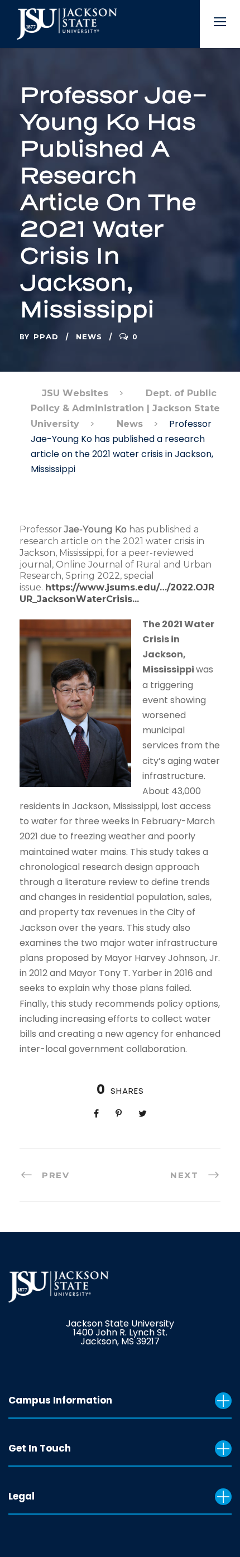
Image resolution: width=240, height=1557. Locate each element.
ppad (46, 336)
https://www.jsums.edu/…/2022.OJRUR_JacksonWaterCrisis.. (117, 593)
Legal (21, 1496)
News (89, 336)
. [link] (138, 599)
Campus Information (60, 1400)
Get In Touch (39, 1448)
